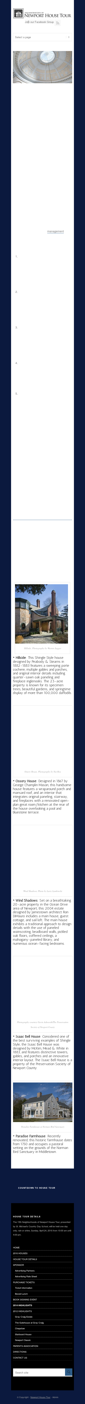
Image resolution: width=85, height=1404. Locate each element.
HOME (16, 1247)
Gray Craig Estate (23, 1316)
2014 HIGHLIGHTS (22, 1305)
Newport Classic (23, 1340)
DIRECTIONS (19, 1351)
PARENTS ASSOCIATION (25, 1345)
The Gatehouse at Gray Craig (29, 1322)
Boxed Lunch (21, 1293)
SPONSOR (18, 1264)
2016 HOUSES (20, 1253)
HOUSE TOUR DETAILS (25, 1259)
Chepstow (20, 1328)
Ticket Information (23, 1287)
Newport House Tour (40, 1397)
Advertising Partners (25, 1270)
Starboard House (23, 1334)
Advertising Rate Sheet (26, 1276)
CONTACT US (20, 1357)
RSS (57, 23)
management (55, 231)
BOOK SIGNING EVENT (25, 1299)
